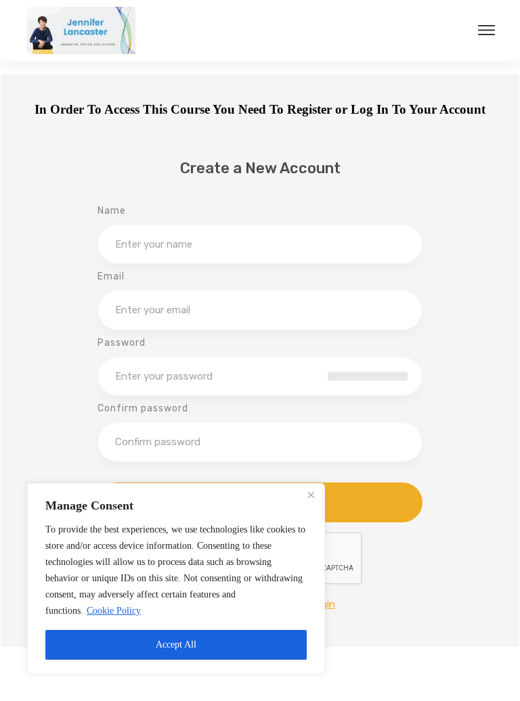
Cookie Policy (114, 611)
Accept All (176, 644)
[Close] (311, 495)
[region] (176, 578)
